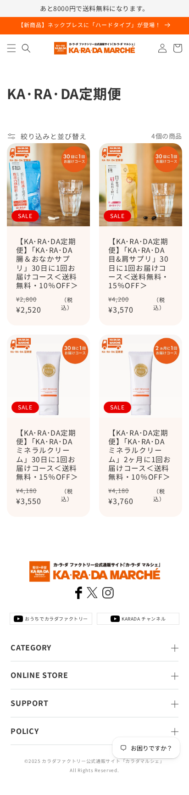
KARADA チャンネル (144, 618)
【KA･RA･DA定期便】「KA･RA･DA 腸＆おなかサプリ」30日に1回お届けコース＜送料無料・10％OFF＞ (47, 263)
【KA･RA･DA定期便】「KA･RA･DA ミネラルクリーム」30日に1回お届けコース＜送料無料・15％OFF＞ (47, 454)
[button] (11, 48)
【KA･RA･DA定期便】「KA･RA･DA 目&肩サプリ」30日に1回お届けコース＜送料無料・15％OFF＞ (138, 263)
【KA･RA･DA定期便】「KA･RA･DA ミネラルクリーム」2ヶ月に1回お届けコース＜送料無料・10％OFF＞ (139, 454)
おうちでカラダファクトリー (56, 618)
